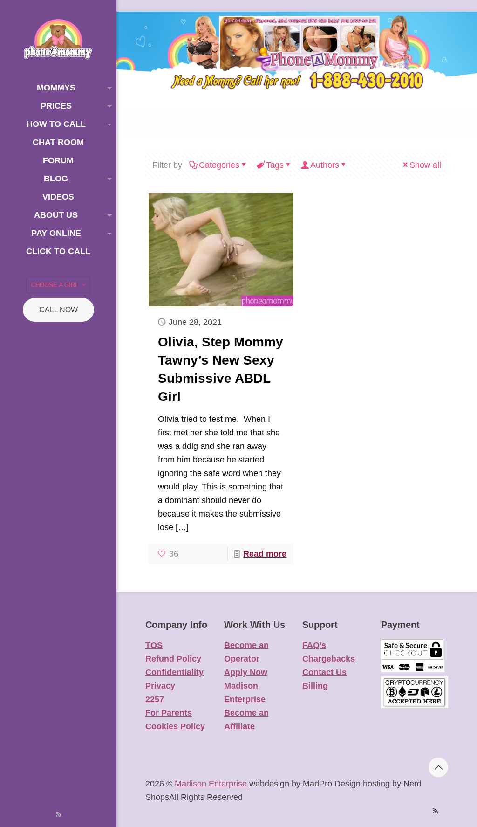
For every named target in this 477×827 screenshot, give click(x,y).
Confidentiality (174, 672)
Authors (324, 165)
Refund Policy (173, 658)
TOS (154, 645)
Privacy (160, 685)
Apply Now (245, 672)
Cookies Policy (175, 726)
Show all (425, 165)
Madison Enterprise (212, 783)
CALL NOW (58, 310)
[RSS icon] (58, 814)
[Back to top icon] (438, 767)
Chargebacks (328, 658)
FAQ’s (314, 645)
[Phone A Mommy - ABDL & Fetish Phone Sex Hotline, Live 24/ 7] (58, 39)
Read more (264, 553)
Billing (315, 685)
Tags (275, 165)
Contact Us (324, 672)
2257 (154, 699)
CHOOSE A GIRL (54, 285)
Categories (219, 165)
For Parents (168, 712)
